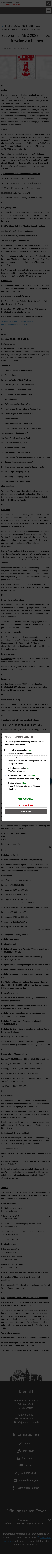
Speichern (26, 812)
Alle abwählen (26, 805)
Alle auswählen (26, 799)
